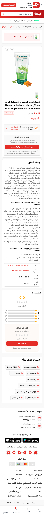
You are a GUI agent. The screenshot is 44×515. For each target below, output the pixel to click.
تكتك (40, 491)
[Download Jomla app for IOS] (13, 440)
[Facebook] (35, 452)
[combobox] (19, 14)
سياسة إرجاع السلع (14, 478)
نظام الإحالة (37, 478)
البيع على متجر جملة (34, 474)
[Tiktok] (19, 452)
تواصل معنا (38, 470)
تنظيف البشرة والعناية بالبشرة (18, 265)
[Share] (7, 50)
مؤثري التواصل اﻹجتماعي (32, 483)
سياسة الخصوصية (15, 483)
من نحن (19, 470)
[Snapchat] (8, 452)
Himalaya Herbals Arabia (20, 270)
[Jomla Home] (38, 14)
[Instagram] (30, 452)
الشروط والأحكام (15, 491)
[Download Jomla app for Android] (30, 440)
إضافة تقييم (22, 343)
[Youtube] (14, 452)
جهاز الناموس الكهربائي (33, 487)
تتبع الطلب (18, 487)
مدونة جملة (17, 474)
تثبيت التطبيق (9, 5)
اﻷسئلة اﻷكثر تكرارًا (15, 496)
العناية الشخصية (24, 26)
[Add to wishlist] (12, 50)
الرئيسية (38, 26)
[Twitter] (24, 452)
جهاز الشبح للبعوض (34, 496)
